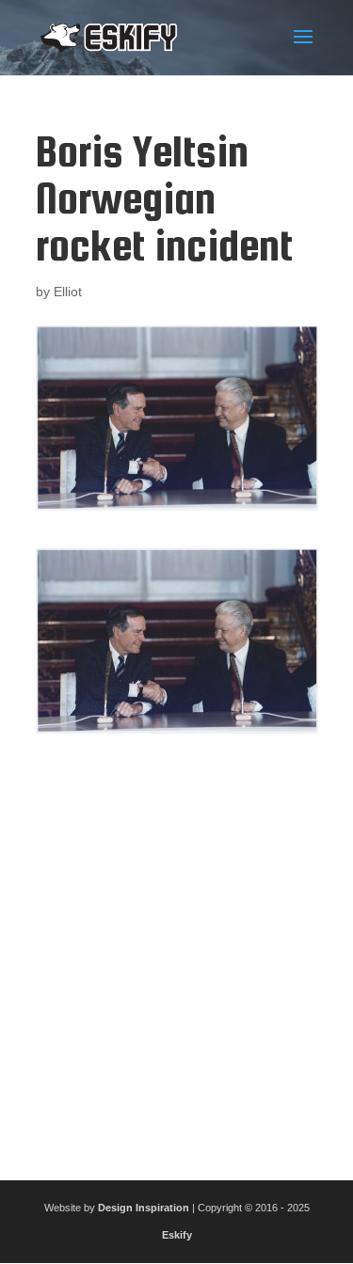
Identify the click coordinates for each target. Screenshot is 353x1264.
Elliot (68, 291)
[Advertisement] (176, 949)
